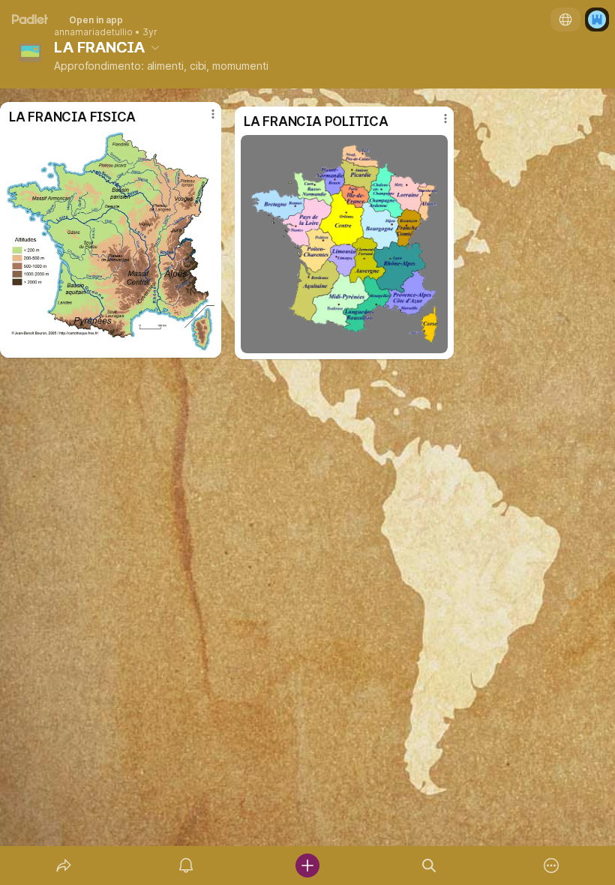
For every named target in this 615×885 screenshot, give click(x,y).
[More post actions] (436, 124)
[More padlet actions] (551, 865)
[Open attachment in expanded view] (344, 244)
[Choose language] (565, 20)
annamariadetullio (93, 32)
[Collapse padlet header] (155, 47)
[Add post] (307, 865)
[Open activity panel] (186, 865)
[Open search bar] (429, 865)
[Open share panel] (64, 865)
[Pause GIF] (436, 341)
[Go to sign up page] (597, 20)
